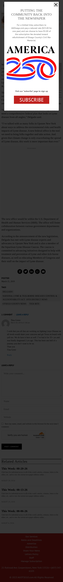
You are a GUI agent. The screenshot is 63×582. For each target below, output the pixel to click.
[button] (56, 5)
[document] (31, 291)
